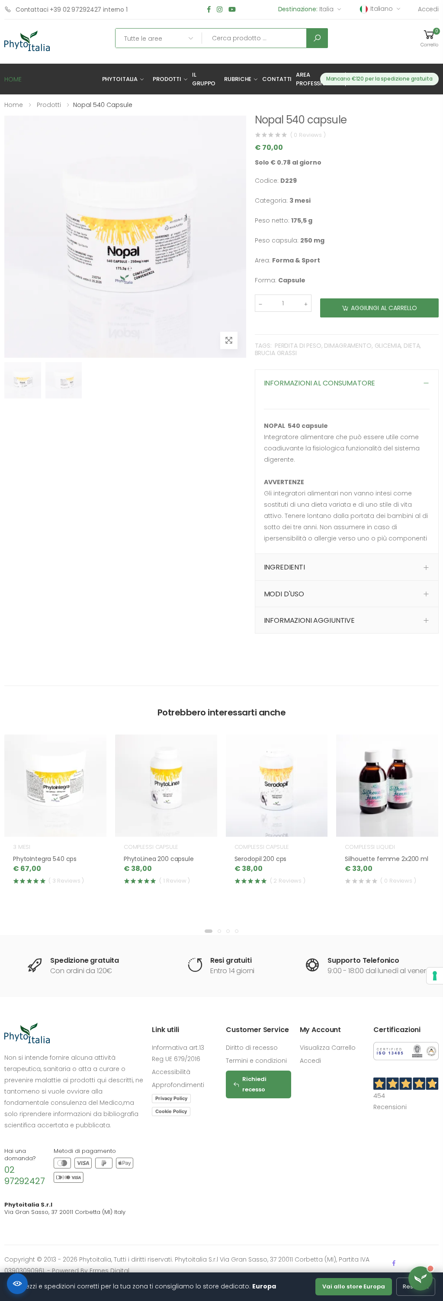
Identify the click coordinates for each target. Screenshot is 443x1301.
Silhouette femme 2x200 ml (386, 858)
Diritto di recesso (252, 1047)
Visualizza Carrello (328, 1047)
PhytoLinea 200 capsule (159, 858)
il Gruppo (203, 79)
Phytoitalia (120, 79)
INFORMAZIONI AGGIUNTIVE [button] (309, 620)
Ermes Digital (109, 1270)
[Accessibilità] (17, 1283)
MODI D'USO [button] (284, 594)
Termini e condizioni (256, 1060)
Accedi (428, 9)
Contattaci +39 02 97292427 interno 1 (72, 9)
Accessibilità (171, 1072)
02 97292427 (24, 1175)
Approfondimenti (178, 1085)
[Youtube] (232, 10)
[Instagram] (219, 10)
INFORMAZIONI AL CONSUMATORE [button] (320, 383)
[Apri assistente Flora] (420, 1278)
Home (13, 104)
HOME (13, 79)
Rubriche (237, 79)
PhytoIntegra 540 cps (45, 858)
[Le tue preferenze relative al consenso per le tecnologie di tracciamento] (435, 976)
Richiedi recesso (254, 1084)
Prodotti (167, 79)
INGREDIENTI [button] (284, 567)
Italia (306, 9)
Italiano (381, 8)
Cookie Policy (171, 1111)
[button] (429, 38)
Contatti (277, 79)
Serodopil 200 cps (260, 858)
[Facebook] (209, 10)
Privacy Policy (171, 1098)
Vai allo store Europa (353, 1286)
